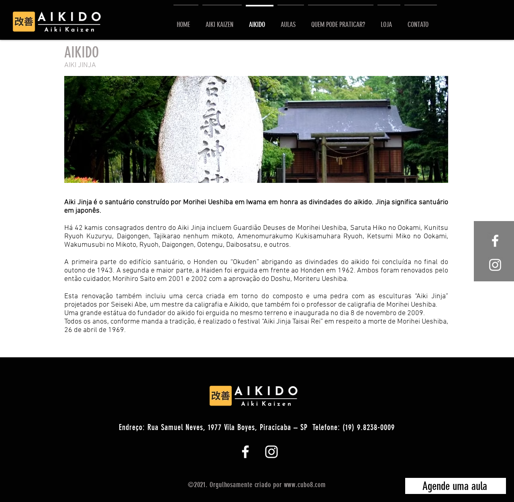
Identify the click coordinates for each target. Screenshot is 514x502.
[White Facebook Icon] (495, 241)
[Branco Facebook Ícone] (245, 451)
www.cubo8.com (305, 484)
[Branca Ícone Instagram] (495, 265)
